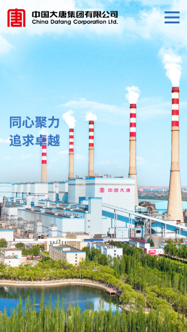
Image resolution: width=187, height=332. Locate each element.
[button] (24, 240)
